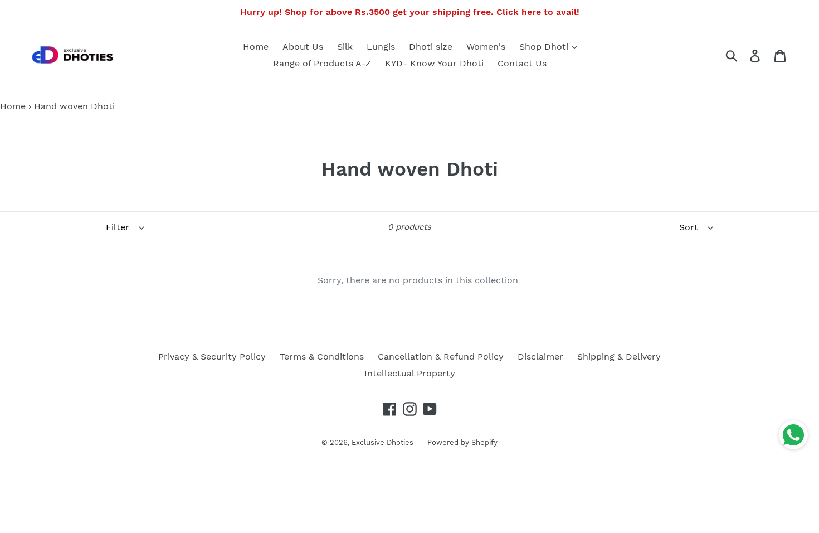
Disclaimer (540, 356)
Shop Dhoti (545, 46)
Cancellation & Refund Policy (441, 356)
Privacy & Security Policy (212, 356)
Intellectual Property (409, 373)
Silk (345, 46)
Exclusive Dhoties (382, 442)
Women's (485, 46)
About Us (302, 46)
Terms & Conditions (322, 356)
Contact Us (522, 63)
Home (256, 46)
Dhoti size (430, 46)
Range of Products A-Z (322, 63)
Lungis (381, 46)
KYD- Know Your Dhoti (434, 63)
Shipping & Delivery (619, 356)
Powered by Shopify (462, 442)
